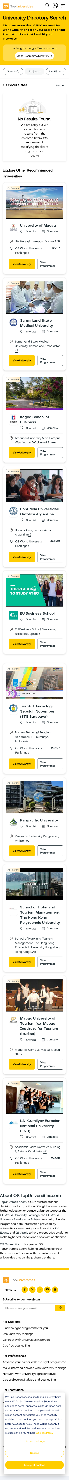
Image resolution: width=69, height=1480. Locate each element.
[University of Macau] (13, 227)
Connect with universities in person (26, 1340)
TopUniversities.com (13, 1202)
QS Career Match (11, 1244)
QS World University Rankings (20, 1215)
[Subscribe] (60, 1308)
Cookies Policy (44, 1432)
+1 (22, 1054)
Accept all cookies (34, 1465)
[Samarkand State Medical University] (13, 322)
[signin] (55, 4)
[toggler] (63, 4)
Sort (58, 85)
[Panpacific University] (13, 822)
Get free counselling (16, 1345)
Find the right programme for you (25, 1328)
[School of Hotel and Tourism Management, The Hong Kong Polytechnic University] (13, 909)
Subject (33, 71)
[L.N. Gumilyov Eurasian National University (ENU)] (13, 1122)
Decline (34, 1453)
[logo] (18, 5)
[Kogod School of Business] (13, 419)
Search (11, 71)
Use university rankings (18, 1334)
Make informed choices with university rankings (34, 1368)
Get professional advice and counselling (29, 1380)
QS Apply (22, 1232)
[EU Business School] (13, 615)
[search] (47, 6)
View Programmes (47, 264)
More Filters (54, 71)
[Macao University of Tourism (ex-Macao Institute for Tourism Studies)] (13, 1020)
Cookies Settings (35, 1441)
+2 (16, 351)
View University (22, 264)
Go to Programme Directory (33, 55)
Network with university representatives (29, 1374)
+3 (29, 535)
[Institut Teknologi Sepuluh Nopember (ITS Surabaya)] (13, 708)
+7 (45, 1152)
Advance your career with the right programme (34, 1362)
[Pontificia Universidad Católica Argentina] (13, 511)
